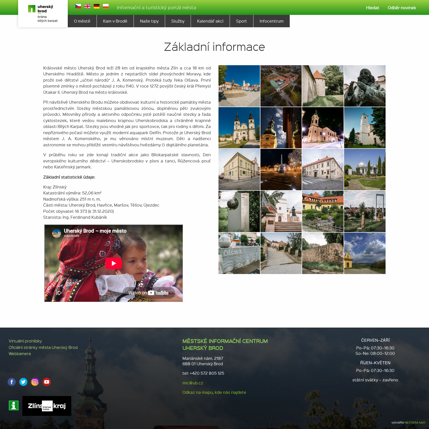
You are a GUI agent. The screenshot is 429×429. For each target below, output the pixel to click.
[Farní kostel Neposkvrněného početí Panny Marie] (281, 127)
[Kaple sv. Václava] (365, 252)
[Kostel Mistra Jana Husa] (365, 127)
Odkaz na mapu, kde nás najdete (214, 392)
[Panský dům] (323, 169)
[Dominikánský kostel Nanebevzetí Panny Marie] (239, 127)
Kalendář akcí (210, 21)
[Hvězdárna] (365, 169)
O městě (82, 21)
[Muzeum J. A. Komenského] (281, 85)
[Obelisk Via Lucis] (281, 169)
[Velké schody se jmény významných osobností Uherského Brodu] (281, 252)
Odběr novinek (402, 7)
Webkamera (20, 353)
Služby (177, 21)
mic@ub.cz (192, 382)
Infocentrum (272, 21)
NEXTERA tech (415, 422)
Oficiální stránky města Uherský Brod (43, 347)
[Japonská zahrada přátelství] (323, 211)
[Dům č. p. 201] (239, 169)
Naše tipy (149, 21)
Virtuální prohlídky (25, 340)
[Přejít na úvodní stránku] (43, 13)
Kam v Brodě (115, 21)
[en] (87, 6)
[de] (97, 6)
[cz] (78, 6)
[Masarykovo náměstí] (239, 85)
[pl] (106, 6)
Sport (241, 21)
